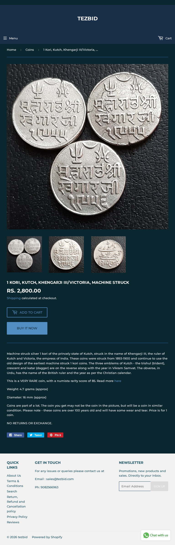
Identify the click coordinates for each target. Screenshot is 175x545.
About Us (14, 475)
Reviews (13, 522)
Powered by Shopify (47, 537)
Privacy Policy (17, 516)
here (117, 381)
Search (12, 491)
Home (11, 49)
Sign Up (159, 486)
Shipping (14, 298)
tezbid (87, 18)
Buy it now (27, 328)
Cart (168, 38)
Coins (30, 49)
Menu (13, 38)
